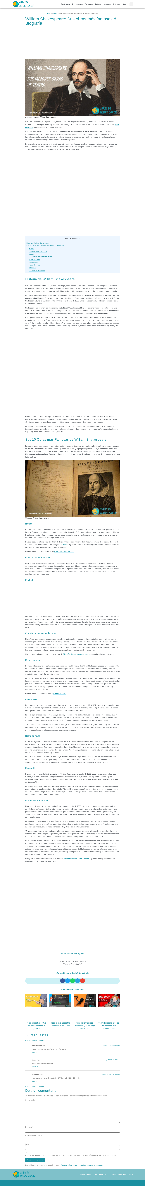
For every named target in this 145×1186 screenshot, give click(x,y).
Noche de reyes (34, 265)
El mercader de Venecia (37, 270)
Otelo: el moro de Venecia (38, 251)
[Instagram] (77, 1183)
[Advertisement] (72, 43)
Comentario (30, 1100)
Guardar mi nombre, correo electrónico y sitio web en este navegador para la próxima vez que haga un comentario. (72, 1155)
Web (27, 1144)
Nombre (29, 1127)
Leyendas (107, 4)
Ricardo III (32, 267)
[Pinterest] (72, 1183)
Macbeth (32, 254)
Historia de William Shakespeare (37, 243)
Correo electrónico (33, 1135)
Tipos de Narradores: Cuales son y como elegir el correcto (84, 1026)
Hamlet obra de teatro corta (64, 551)
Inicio (48, 13)
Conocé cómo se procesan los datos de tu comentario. (83, 1165)
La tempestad (33, 262)
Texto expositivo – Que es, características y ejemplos (36, 1026)
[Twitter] (68, 1183)
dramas (65, 545)
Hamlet (31, 248)
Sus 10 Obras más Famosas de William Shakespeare (45, 246)
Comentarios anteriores (34, 1040)
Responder (35, 1052)
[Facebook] (64, 1183)
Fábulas (98, 4)
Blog (124, 4)
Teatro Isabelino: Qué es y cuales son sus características (108, 1026)
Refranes (116, 4)
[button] (131, 4)
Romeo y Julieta (34, 259)
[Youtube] (81, 1183)
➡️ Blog (54, 13)
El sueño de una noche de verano (40, 257)
